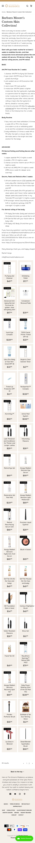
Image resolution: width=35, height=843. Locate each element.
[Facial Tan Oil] (9, 648)
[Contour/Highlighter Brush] (26, 598)
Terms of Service (15, 804)
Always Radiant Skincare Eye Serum (25, 470)
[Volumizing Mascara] (26, 431)
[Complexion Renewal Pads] (26, 293)
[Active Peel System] (26, 406)
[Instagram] (20, 794)
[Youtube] (15, 794)
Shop (3, 810)
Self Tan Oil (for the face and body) (9, 581)
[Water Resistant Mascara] (9, 623)
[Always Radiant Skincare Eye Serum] (26, 460)
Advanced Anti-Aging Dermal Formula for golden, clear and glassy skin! (9, 305)
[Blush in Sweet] (26, 542)
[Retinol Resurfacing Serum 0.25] (9, 514)
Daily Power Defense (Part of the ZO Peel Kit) (25, 688)
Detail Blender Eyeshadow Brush (26, 744)
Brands (16, 812)
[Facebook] (10, 794)
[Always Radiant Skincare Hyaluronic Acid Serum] (9, 542)
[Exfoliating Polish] (26, 268)
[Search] (27, 5)
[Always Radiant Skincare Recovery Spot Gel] (9, 677)
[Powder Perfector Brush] (9, 706)
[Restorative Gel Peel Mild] (9, 487)
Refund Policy (26, 804)
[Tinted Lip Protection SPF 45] (9, 379)
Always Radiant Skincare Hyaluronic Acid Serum (9, 553)
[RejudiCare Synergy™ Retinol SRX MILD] (26, 648)
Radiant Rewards (26, 812)
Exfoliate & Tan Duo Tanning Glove (25, 717)
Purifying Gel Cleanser (9, 277)
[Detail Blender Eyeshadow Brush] (26, 734)
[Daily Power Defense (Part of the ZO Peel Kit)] (26, 677)
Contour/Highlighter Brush (26, 607)
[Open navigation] (3, 6)
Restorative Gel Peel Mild (9, 496)
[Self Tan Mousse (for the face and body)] (26, 571)
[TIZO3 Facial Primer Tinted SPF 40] (26, 324)
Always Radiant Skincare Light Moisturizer (25, 497)
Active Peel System (26, 415)
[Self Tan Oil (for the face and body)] (9, 571)
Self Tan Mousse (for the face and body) (25, 581)
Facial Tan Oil (9, 656)
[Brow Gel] (26, 623)
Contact (21, 815)
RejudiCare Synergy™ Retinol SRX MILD (25, 659)
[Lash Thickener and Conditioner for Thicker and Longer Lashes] (9, 431)
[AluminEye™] (9, 406)
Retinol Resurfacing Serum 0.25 (9, 524)
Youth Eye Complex (9, 333)
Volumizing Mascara (26, 440)
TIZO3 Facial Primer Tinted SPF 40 (26, 334)
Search (6, 804)
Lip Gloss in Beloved (9, 743)
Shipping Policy (17, 806)
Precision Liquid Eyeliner (25, 523)
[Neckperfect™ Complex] (26, 379)
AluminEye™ (9, 414)
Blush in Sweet (25, 549)
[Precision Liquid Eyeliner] (26, 514)
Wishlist (14, 815)
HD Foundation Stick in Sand (9, 607)
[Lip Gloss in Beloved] (9, 734)
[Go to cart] (31, 5)
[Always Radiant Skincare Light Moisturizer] (26, 487)
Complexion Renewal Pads (26, 302)
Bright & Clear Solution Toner (25, 360)
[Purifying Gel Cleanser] (9, 268)
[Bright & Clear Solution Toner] (26, 352)
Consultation (11, 810)
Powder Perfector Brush (9, 716)
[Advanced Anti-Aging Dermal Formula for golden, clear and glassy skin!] (9, 293)
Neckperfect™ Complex (25, 388)
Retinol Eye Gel (9, 468)
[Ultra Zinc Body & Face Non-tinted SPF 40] (9, 352)
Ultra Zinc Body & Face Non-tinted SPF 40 (9, 361)
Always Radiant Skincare (24, 810)
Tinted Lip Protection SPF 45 (9, 389)
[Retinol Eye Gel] (9, 460)
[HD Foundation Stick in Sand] (9, 598)
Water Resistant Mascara (9, 632)
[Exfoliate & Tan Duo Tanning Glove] (26, 706)
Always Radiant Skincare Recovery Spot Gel (9, 688)
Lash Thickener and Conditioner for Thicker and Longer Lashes (9, 442)
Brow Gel (25, 631)
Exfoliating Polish (25, 277)
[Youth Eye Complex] (9, 324)
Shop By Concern (8, 812)
